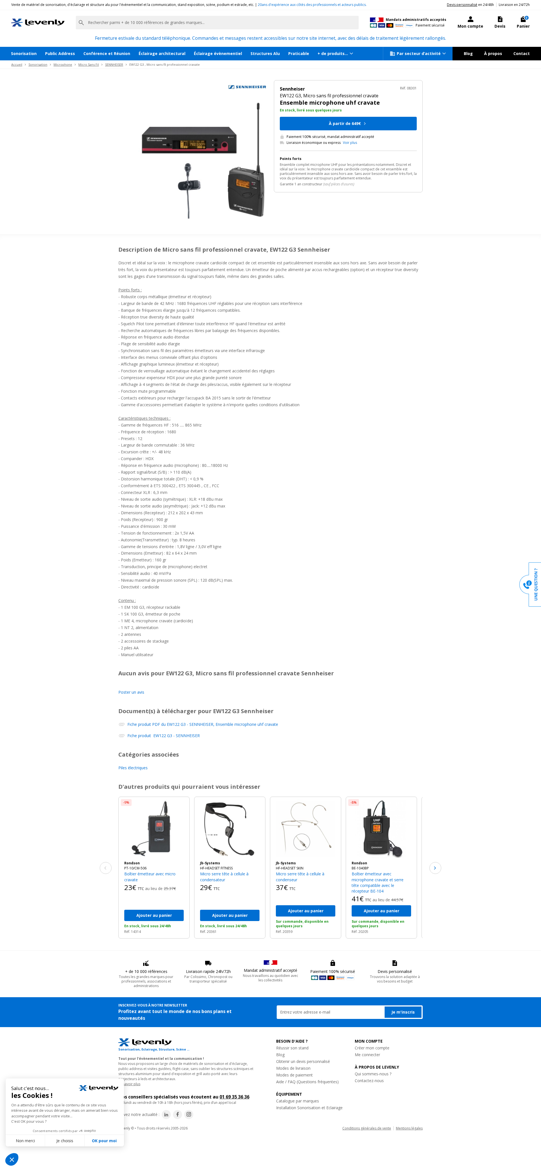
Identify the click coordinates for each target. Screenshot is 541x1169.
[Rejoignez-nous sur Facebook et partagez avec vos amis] (177, 1114)
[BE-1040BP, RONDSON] (381, 829)
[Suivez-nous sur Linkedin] (166, 1114)
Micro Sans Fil (88, 64)
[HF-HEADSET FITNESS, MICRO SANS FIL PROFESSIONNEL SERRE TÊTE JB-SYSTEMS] (230, 829)
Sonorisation (24, 53)
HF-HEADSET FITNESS (216, 868)
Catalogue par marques (297, 1101)
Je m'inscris (403, 1012)
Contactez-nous (369, 1080)
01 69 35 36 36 (234, 1097)
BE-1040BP (360, 868)
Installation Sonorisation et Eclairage (309, 1107)
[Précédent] (106, 868)
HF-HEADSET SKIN (289, 868)
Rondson (132, 863)
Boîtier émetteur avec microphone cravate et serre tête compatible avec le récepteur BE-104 (377, 882)
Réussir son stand (292, 1048)
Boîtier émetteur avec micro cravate (150, 876)
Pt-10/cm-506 (135, 868)
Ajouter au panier (154, 915)
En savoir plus (129, 1084)
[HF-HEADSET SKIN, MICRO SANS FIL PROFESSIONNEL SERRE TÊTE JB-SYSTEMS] (305, 829)
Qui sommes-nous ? (373, 1073)
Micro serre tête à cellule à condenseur (300, 876)
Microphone (63, 64)
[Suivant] (435, 868)
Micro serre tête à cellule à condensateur (224, 876)
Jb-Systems (210, 863)
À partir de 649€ (345, 123)
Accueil (16, 64)
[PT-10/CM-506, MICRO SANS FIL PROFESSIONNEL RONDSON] (154, 829)
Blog (468, 53)
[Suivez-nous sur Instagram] (188, 1114)
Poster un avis (131, 692)
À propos (493, 53)
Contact (521, 53)
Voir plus (350, 142)
